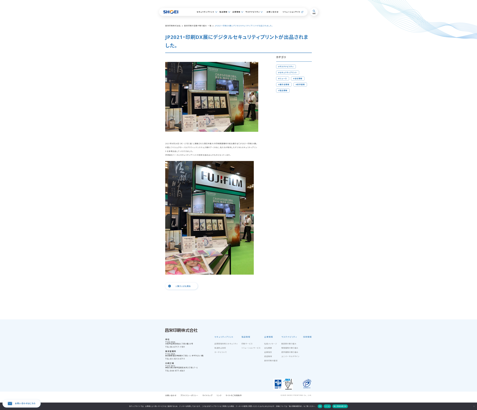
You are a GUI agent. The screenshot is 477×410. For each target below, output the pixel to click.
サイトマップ (207, 395)
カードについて (220, 352)
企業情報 (236, 12)
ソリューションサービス (251, 348)
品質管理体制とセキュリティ (226, 344)
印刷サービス (247, 344)
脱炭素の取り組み (289, 344)
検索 (314, 13)
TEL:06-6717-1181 (175, 347)
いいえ (327, 406)
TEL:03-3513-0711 (175, 359)
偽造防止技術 (220, 348)
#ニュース (282, 78)
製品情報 (223, 12)
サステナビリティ (252, 12)
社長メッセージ (270, 344)
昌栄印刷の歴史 (271, 361)
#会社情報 (297, 78)
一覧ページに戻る (183, 286)
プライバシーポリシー (189, 395)
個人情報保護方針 (340, 406)
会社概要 (268, 348)
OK (320, 406)
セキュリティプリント (206, 12)
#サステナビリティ (286, 66)
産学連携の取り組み (289, 352)
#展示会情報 (283, 84)
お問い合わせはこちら (25, 403)
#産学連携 (300, 84)
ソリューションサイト (291, 12)
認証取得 (268, 356)
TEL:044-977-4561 (175, 371)
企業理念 (268, 352)
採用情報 (307, 337)
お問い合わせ (272, 12)
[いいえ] (474, 406)
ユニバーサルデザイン (290, 356)
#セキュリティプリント (287, 72)
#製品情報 (282, 90)
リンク (219, 395)
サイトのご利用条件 (234, 395)
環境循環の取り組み (289, 348)
